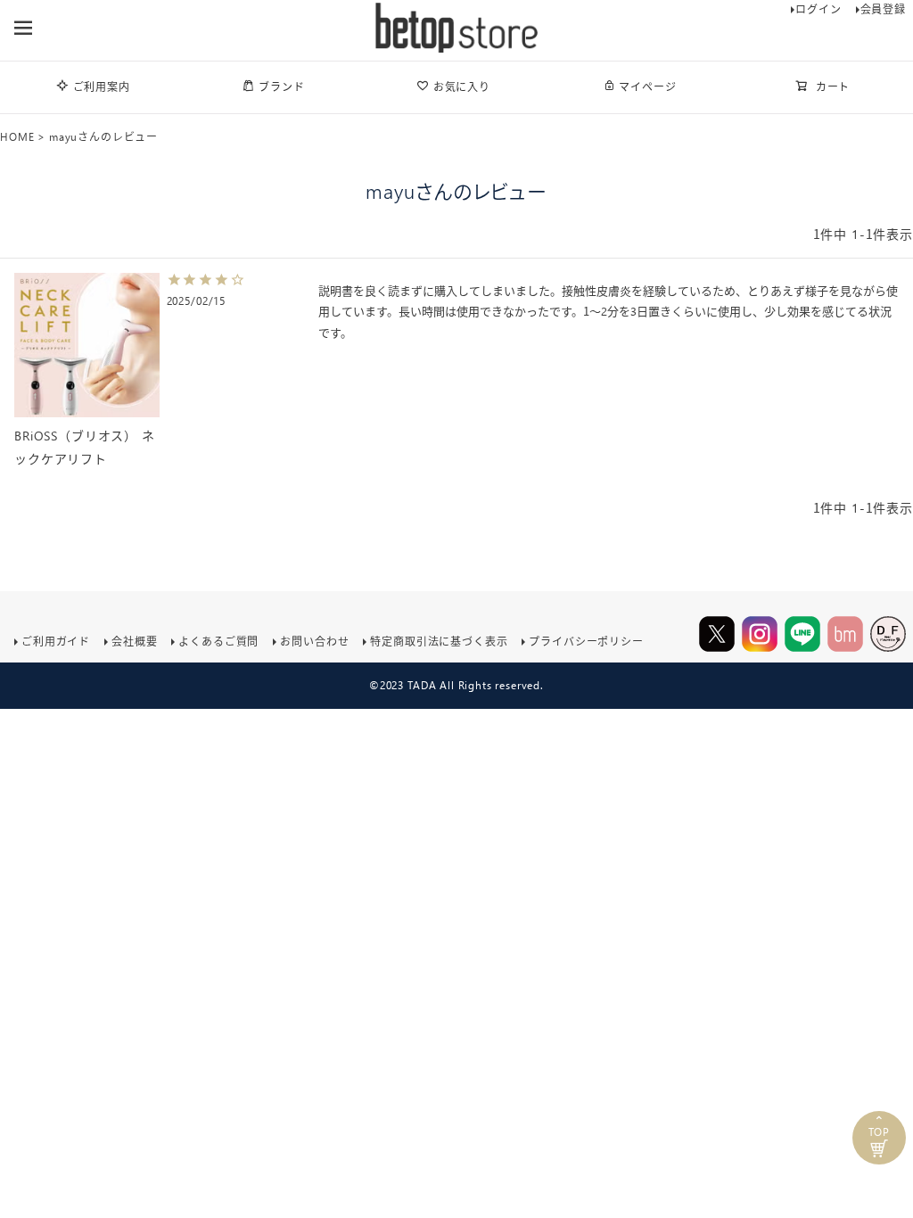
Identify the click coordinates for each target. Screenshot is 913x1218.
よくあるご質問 (218, 641)
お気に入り (461, 87)
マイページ (647, 87)
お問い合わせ (314, 641)
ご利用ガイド (55, 641)
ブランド (281, 87)
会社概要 (134, 641)
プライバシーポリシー (586, 641)
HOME (17, 137)
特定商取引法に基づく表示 (438, 641)
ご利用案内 (101, 87)
